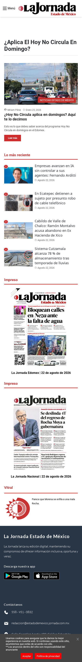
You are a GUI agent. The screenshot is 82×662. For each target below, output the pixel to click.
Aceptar (27, 656)
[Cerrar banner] (77, 639)
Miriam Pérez (14, 110)
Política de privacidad (48, 656)
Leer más (12, 138)
